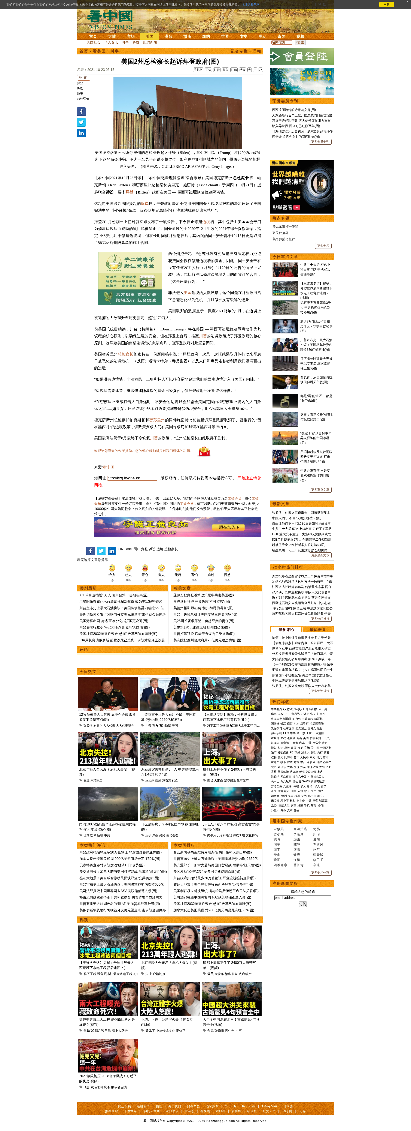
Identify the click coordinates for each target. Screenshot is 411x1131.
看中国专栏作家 (287, 821)
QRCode (125, 549)
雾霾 (274, 771)
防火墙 (294, 771)
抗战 (304, 796)
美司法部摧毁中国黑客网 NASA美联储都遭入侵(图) (118, 891)
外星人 (275, 810)
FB (291, 752)
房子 (148, 835)
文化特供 (252, 835)
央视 (296, 786)
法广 (274, 752)
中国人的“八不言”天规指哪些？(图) (296, 518)
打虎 (300, 747)
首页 (93, 36)
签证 (287, 791)
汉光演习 (276, 728)
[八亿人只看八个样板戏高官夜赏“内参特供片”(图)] (232, 789)
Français (249, 1106)
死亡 (175, 780)
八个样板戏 (224, 835)
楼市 (283, 762)
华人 (303, 786)
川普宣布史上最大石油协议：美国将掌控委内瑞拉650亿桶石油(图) (316, 344)
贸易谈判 (316, 738)
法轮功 (275, 776)
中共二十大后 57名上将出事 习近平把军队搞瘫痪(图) (315, 269)
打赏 (217, 70)
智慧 (293, 805)
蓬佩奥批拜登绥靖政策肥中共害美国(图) (203, 595)
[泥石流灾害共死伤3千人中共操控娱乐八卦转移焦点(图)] (170, 734)
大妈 (290, 767)
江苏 (86, 835)
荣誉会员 (234, 498)
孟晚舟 (275, 738)
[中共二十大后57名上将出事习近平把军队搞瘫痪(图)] (285, 265)
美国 (149, 36)
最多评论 (286, 629)
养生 (296, 810)
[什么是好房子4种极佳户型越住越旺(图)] (170, 789)
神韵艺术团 (152, 1111)
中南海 (294, 742)
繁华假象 (230, 780)
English (230, 1106)
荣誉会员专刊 (285, 101)
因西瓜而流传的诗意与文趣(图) (294, 110)
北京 (274, 767)
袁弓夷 (304, 723)
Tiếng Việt (269, 1106)
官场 (131, 36)
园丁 (277, 849)
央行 (320, 752)
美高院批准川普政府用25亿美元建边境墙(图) (207, 640)
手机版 (198, 70)
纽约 (206, 36)
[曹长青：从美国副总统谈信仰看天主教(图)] (285, 377)
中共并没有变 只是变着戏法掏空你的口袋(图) (315, 475)
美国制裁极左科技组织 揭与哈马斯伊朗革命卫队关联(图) (216, 891)
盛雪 (296, 849)
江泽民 (275, 742)
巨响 (100, 835)
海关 (274, 791)
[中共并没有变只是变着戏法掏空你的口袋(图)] (285, 470)
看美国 (99, 51)
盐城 (93, 835)
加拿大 (305, 752)
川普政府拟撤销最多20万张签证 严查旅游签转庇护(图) (120, 852)
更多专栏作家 (320, 872)
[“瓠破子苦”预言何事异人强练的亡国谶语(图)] (285, 433)
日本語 (288, 1106)
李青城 (318, 854)
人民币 (304, 757)
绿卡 (307, 791)
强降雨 (219, 1030)
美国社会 (93, 42)
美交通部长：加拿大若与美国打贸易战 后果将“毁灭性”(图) (123, 871)
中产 (303, 762)
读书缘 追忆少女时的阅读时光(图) (296, 136)
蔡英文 (327, 762)
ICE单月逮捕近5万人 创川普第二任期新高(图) (113, 595)
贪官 (325, 742)
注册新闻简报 (285, 883)
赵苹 (316, 849)
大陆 (112, 36)
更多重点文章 (320, 489)
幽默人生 (284, 805)
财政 (290, 762)
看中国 (112, 19)
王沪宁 (327, 738)
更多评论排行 (320, 691)
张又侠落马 (281, 233)
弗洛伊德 (276, 733)
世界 (225, 36)
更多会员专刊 (320, 141)
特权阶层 (239, 835)
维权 (302, 771)
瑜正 (277, 860)
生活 (263, 36)
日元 (319, 757)
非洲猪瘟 (312, 767)
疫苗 (290, 723)
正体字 (181, 1030)
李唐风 (318, 844)
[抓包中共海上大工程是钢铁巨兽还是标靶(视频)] (108, 985)
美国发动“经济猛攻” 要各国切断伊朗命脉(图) (206, 871)
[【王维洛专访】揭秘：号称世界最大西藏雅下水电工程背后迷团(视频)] (232, 680)
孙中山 (312, 796)
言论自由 (276, 786)
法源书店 (172, 1111)
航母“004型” (91, 1030)
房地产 (275, 762)
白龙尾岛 (286, 781)
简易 (316, 829)
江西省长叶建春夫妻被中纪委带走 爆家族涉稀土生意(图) (316, 363)
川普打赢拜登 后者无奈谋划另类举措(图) (204, 634)
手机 (307, 805)
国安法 (275, 723)
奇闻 (281, 36)
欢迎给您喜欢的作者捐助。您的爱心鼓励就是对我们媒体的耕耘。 (144, 451)
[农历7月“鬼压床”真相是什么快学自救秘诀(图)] (285, 321)
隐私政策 (212, 1106)
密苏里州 (157, 420)
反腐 (293, 747)
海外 (321, 791)
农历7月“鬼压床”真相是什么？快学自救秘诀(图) (316, 326)
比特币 (288, 757)
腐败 (287, 747)
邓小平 (284, 800)
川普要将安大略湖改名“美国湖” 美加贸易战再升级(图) (119, 904)
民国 (290, 796)
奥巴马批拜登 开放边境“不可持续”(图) (201, 601)
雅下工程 (213, 725)
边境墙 (291, 738)
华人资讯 (111, 42)
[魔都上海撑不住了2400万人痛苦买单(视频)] (232, 734)
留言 (225, 70)
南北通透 (172, 835)
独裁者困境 (119, 1087)
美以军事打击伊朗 (285, 226)
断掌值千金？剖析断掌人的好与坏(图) (299, 545)
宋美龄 (275, 800)
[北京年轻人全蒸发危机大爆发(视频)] (108, 734)
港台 (168, 36)
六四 (322, 714)
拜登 (80, 83)
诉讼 (80, 88)
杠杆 (274, 757)
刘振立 (97, 725)
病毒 (274, 714)
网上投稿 (124, 1106)
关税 (283, 738)
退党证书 (269, 1111)
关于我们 (174, 1106)
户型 (155, 835)
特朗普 (313, 709)
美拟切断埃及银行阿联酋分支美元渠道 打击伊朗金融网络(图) (316, 456)
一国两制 (325, 747)
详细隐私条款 (250, 4)
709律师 (311, 771)
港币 (326, 757)
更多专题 (323, 246)
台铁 (298, 718)
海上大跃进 (120, 1030)
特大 (243, 70)
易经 (274, 805)
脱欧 (313, 752)
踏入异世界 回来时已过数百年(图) (296, 126)
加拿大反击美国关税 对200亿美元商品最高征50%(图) (119, 859)
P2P (328, 767)
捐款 (159, 1106)
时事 (125, 42)
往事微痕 (288, 728)
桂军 (297, 796)
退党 (320, 728)
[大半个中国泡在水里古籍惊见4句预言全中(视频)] (232, 985)
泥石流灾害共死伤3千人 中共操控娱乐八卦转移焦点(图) (315, 307)
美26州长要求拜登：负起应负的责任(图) (203, 621)
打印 (234, 70)
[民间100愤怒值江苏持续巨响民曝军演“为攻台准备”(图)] (108, 789)
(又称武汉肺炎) (292, 709)
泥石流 (166, 780)
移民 (309, 786)
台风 (210, 1030)
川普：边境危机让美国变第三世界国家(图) (205, 614)
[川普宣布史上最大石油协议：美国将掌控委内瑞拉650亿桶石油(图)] (170, 680)
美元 (280, 757)
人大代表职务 (125, 725)
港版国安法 (317, 723)
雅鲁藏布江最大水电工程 (236, 725)
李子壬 (318, 860)
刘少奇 (300, 800)
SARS (306, 781)
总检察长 (83, 98)
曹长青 (298, 865)
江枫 (296, 860)
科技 (136, 42)
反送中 (317, 742)
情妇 (274, 747)
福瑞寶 (252, 1111)
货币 (296, 757)
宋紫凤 (279, 829)
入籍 (300, 791)
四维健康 (280, 865)
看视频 (205, 1111)
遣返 (280, 791)
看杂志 (189, 1111)
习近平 (258, 725)
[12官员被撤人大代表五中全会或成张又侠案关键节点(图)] (108, 680)
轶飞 (277, 839)
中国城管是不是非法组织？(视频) (295, 680)
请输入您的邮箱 (303, 892)
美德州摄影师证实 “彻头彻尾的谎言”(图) (203, 608)
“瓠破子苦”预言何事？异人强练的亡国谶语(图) (315, 438)
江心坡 (297, 781)
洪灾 (238, 1030)
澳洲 (284, 796)
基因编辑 (283, 771)
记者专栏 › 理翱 (246, 51)
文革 (290, 810)
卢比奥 (323, 709)
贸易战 (295, 714)
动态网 (287, 1111)
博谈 (187, 36)
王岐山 (310, 733)
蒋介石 (321, 796)
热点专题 (281, 218)
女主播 (287, 786)
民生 (314, 791)
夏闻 (316, 839)
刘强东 (282, 767)
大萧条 (218, 780)
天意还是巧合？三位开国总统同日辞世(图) (302, 115)
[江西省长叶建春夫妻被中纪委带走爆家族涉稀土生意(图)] (285, 358)
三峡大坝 (307, 718)
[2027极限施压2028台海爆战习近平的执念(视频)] (108, 1041)
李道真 (298, 834)
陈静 (296, 844)
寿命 (283, 810)
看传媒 (236, 1111)
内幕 (302, 742)
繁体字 (150, 1030)
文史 (244, 36)
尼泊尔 (149, 780)
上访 (320, 771)
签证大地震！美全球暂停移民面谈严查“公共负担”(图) (119, 878)
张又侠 (87, 725)
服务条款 (193, 1106)
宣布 (155, 725)
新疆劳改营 (318, 781)
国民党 (312, 728)
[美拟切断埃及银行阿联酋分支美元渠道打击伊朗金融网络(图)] (285, 452)
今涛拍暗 (300, 829)
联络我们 (143, 1106)
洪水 (296, 723)
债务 (326, 752)
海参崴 (311, 762)
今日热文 (88, 671)
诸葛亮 (323, 800)
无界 (302, 1111)
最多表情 (317, 629)
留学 (323, 786)
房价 (296, 767)
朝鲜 (297, 752)
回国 (293, 791)
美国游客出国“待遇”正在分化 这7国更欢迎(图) (113, 621)
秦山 (277, 854)
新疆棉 (318, 718)
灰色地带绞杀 (100, 1087)
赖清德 (320, 733)
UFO (286, 733)
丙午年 (230, 1030)
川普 (203, 336)
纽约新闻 (150, 42)
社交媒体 (283, 752)
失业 (86, 780)
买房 (162, 835)
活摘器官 (288, 718)
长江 (283, 723)
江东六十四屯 (301, 776)
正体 (208, 70)
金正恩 (301, 733)
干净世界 (130, 1111)
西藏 (158, 780)
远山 (296, 839)
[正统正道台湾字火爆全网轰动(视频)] (170, 985)
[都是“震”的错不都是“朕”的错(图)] (285, 396)
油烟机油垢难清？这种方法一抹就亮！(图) (302, 581)
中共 (107, 835)
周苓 (277, 844)
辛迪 (316, 865)
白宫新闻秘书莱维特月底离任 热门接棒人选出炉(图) (212, 852)
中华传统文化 (165, 1030)
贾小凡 (279, 834)
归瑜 (316, 834)
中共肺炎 (276, 709)
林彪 (292, 800)
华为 (280, 747)
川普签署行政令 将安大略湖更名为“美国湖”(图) (114, 627)
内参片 (211, 835)
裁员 (210, 780)
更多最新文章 (320, 555)
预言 (86, 1087)
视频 (300, 36)
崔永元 (284, 742)
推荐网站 (111, 1111)
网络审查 (286, 776)
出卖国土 (276, 718)
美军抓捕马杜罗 (284, 239)
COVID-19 (284, 714)
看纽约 (221, 1111)
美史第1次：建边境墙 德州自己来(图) (201, 627)
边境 (80, 93)
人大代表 (109, 725)
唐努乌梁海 (317, 776)
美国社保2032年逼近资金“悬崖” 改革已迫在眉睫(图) (118, 634)
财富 (296, 762)
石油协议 (165, 725)
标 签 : (83, 77)
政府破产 (243, 780)
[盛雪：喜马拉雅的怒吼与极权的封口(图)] (285, 414)
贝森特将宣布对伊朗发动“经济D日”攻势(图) (111, 865)
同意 (387, 4)
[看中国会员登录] (302, 56)
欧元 (312, 757)
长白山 (275, 781)
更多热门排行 (320, 618)
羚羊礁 (106, 1030)
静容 (296, 854)
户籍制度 (96, 780)
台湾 (319, 762)
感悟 (300, 805)
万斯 (299, 738)
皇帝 (315, 800)
